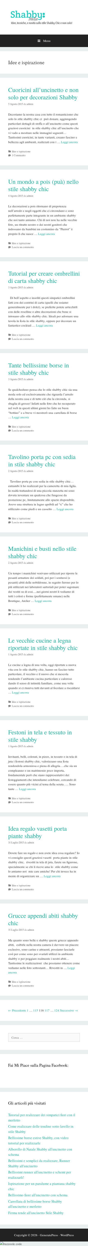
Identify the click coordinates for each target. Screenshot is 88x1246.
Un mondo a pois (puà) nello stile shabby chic (43, 185)
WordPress (67, 1235)
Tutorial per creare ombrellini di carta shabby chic (44, 277)
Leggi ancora (69, 142)
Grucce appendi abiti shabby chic (43, 919)
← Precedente (17, 1010)
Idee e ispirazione (21, 151)
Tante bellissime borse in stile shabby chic (38, 368)
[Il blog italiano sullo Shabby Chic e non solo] (44, 17)
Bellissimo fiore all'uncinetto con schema (38, 1195)
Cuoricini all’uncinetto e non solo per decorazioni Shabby (43, 93)
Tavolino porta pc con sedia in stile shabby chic (42, 460)
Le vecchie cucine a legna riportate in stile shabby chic (43, 644)
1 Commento (18, 155)
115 (35, 1010)
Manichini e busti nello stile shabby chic (42, 552)
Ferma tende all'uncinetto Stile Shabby (36, 1212)
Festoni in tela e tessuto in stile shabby (40, 735)
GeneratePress (49, 1235)
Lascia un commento (23, 247)
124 (56, 1010)
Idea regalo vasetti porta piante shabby (37, 832)
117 (47, 1010)
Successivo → (69, 1010)
